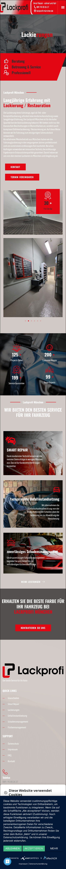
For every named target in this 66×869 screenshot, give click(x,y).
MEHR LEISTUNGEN (30, 582)
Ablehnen (12, 848)
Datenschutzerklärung (38, 864)
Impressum (23, 864)
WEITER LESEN (14, 472)
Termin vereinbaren (22, 177)
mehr (54, 848)
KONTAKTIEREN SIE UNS (33, 628)
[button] (63, 7)
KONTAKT (15, 167)
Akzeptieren (34, 848)
